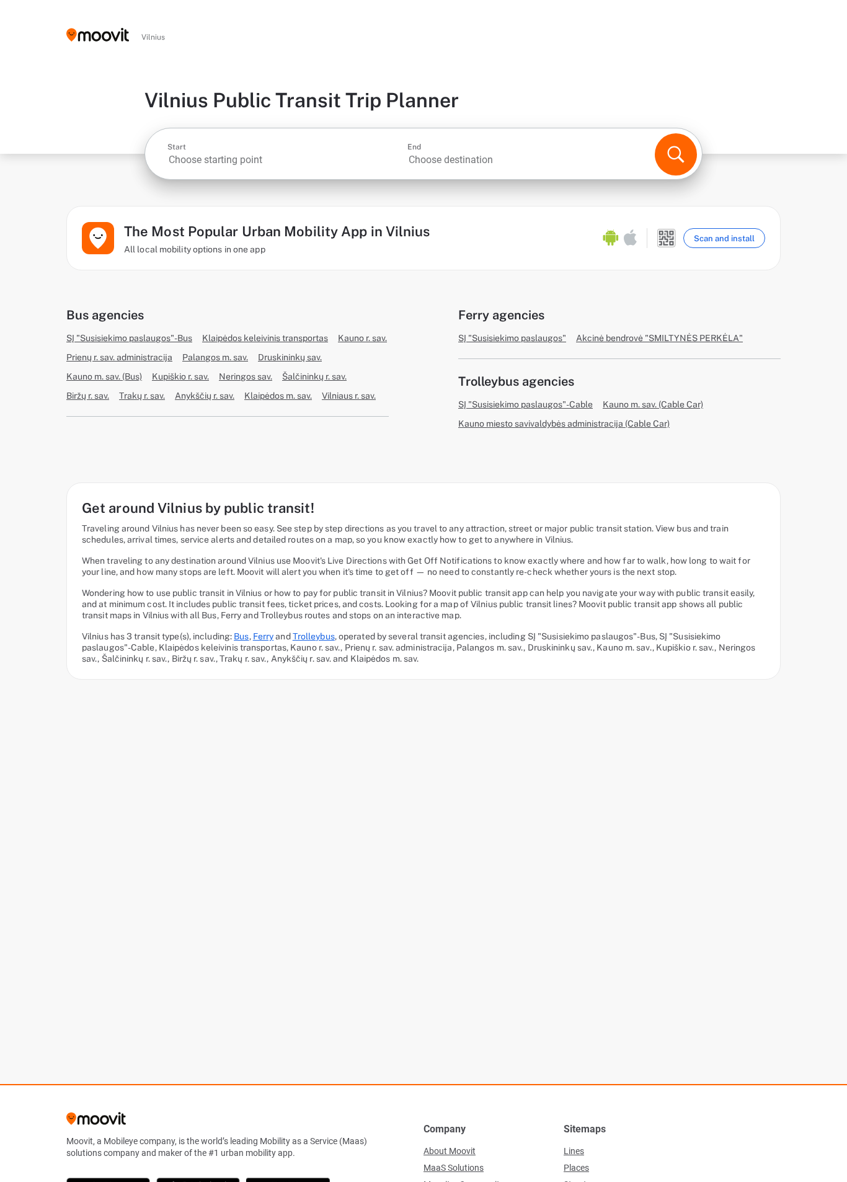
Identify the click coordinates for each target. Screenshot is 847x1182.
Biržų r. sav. (87, 396)
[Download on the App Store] (630, 238)
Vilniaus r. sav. (349, 396)
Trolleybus (314, 636)
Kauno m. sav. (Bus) (104, 376)
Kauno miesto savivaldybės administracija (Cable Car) (564, 424)
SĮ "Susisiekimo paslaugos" (512, 338)
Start (176, 147)
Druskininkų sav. (290, 357)
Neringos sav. (245, 376)
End (414, 147)
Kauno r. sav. (362, 338)
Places (576, 1168)
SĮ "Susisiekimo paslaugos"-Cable (525, 404)
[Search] (676, 154)
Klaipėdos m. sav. (278, 396)
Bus (241, 636)
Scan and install (724, 238)
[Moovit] (97, 35)
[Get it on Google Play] (611, 238)
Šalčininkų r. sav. (314, 376)
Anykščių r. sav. (204, 396)
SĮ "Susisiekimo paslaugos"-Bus (129, 338)
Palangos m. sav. (215, 357)
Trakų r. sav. (142, 396)
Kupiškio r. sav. (180, 376)
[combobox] (286, 159)
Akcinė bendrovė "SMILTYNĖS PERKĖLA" (659, 338)
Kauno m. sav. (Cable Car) (653, 404)
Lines (574, 1151)
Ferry (263, 636)
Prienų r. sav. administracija (119, 357)
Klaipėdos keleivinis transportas (265, 338)
